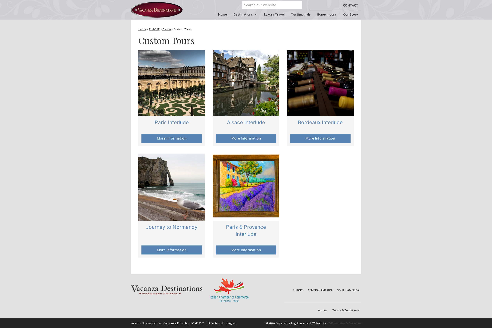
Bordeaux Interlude (320, 122)
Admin (322, 310)
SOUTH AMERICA (348, 290)
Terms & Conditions (345, 310)
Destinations (243, 14)
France (166, 29)
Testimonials (300, 14)
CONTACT (350, 5)
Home (222, 14)
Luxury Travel (274, 14)
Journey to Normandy (171, 227)
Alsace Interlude (246, 122)
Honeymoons (327, 14)
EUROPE (154, 29)
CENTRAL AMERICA (320, 290)
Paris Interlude (172, 122)
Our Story (350, 14)
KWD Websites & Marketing (344, 323)
